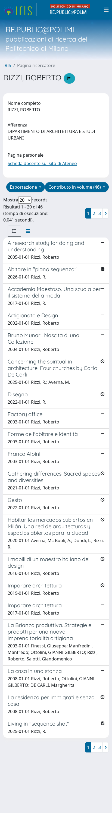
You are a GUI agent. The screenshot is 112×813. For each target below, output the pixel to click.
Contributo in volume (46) (75, 187)
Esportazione (24, 187)
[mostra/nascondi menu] (106, 9)
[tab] (14, 231)
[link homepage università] (70, 9)
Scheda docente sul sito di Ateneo (42, 163)
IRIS (7, 65)
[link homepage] (19, 9)
